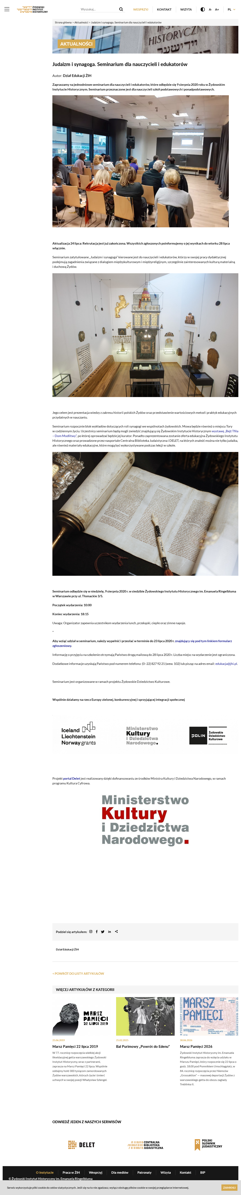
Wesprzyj (140, 9)
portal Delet (71, 778)
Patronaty (144, 1172)
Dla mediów (119, 1172)
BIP (202, 1172)
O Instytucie (45, 1172)
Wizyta (186, 9)
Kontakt (164, 9)
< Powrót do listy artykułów (78, 973)
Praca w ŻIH (71, 1172)
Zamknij (229, 1187)
